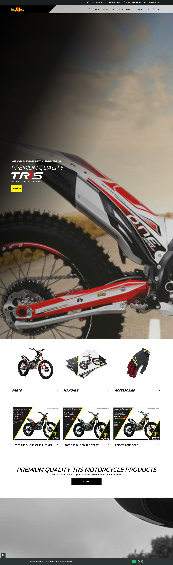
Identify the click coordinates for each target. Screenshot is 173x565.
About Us (86, 481)
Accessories (118, 9)
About (128, 9)
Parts (96, 9)
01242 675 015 (96, 2)
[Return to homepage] (18, 9)
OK (134, 561)
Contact (138, 9)
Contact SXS (114, 2)
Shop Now (16, 188)
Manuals (105, 9)
